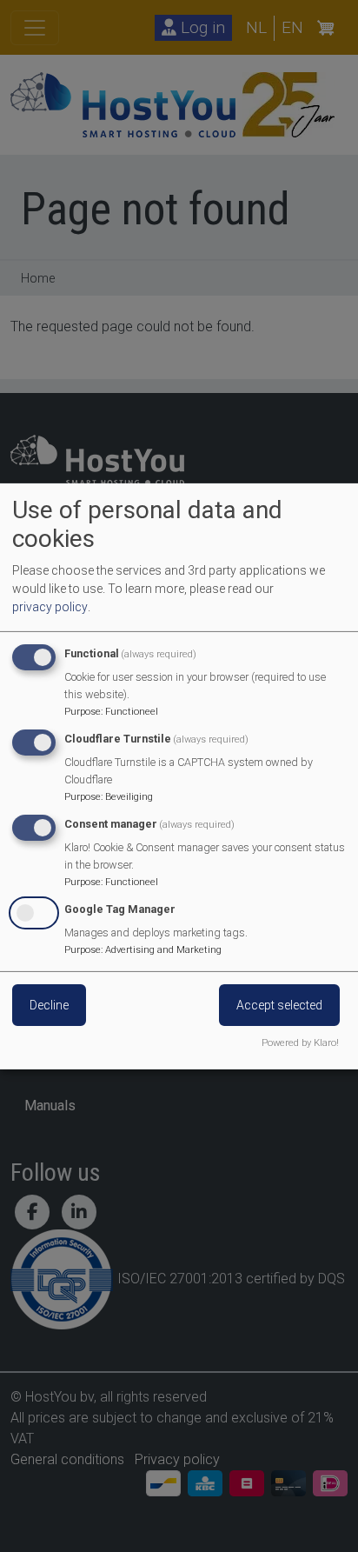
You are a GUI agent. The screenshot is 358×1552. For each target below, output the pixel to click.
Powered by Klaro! (300, 1043)
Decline (49, 1005)
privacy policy (50, 607)
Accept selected (279, 1005)
